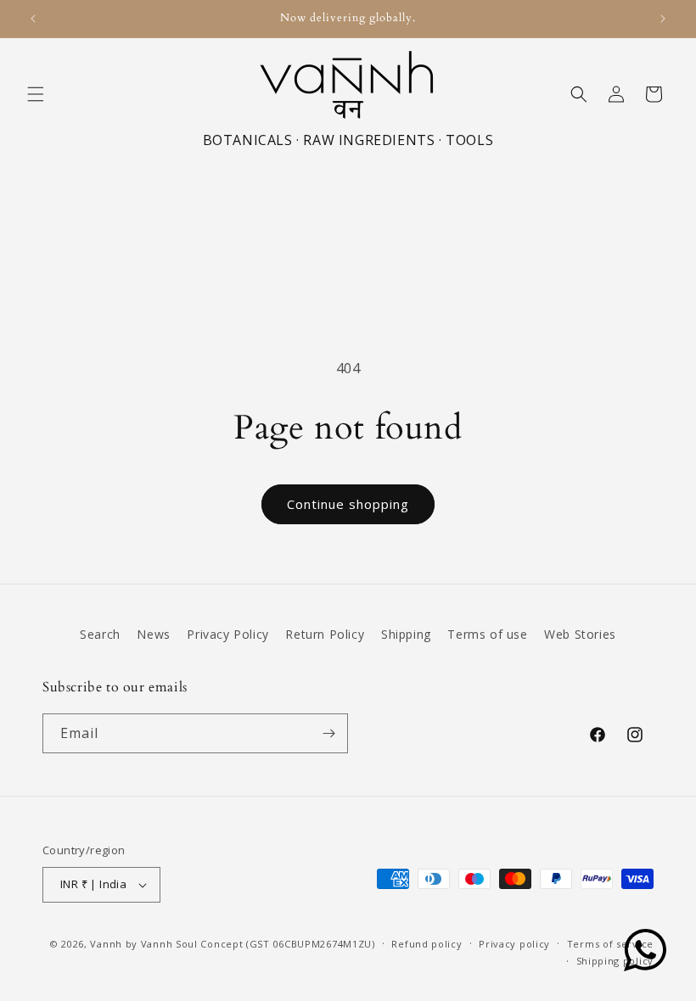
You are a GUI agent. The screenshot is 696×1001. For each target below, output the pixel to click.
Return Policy (324, 634)
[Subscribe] (328, 733)
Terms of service (610, 943)
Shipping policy (615, 960)
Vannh (106, 943)
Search (100, 634)
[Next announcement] (663, 18)
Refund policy (426, 943)
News (153, 634)
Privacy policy (514, 943)
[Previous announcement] (33, 18)
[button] (35, 94)
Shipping (406, 634)
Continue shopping (348, 503)
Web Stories (580, 634)
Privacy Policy (227, 634)
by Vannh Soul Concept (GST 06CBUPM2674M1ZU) (250, 943)
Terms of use (487, 634)
